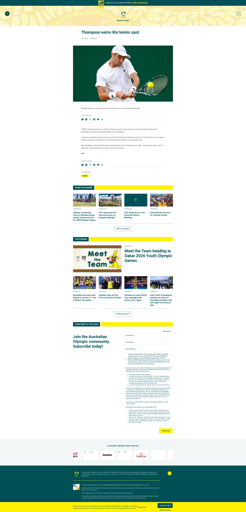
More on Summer (122, 229)
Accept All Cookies (165, 505)
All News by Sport (122, 314)
